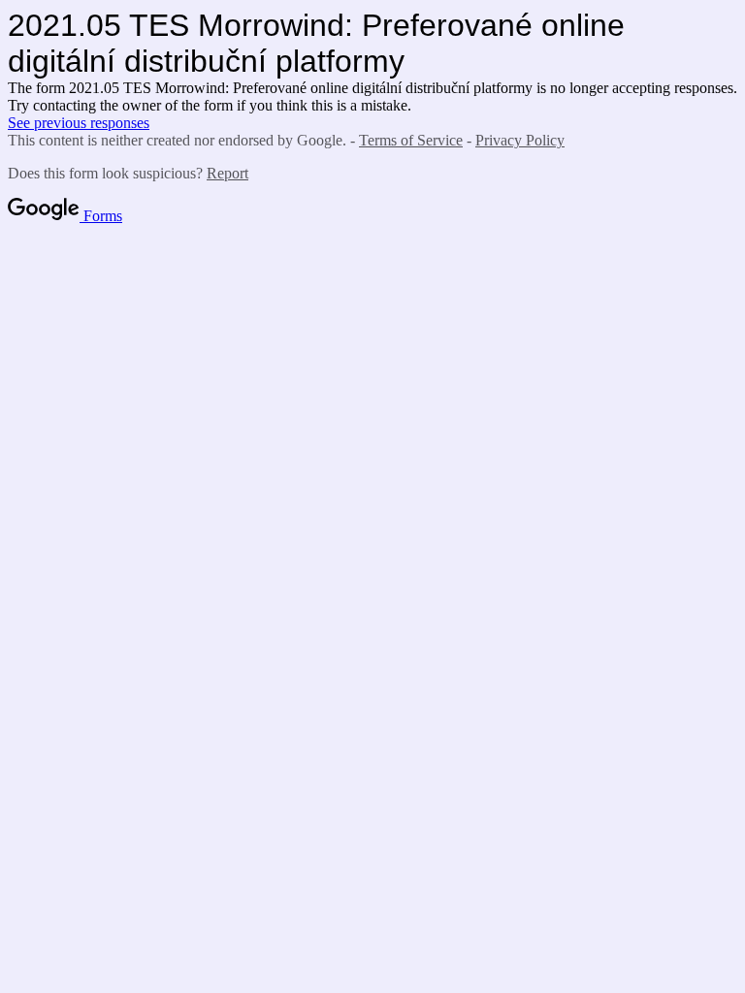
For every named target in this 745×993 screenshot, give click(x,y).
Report (227, 173)
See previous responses (78, 122)
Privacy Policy (520, 140)
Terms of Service (411, 140)
